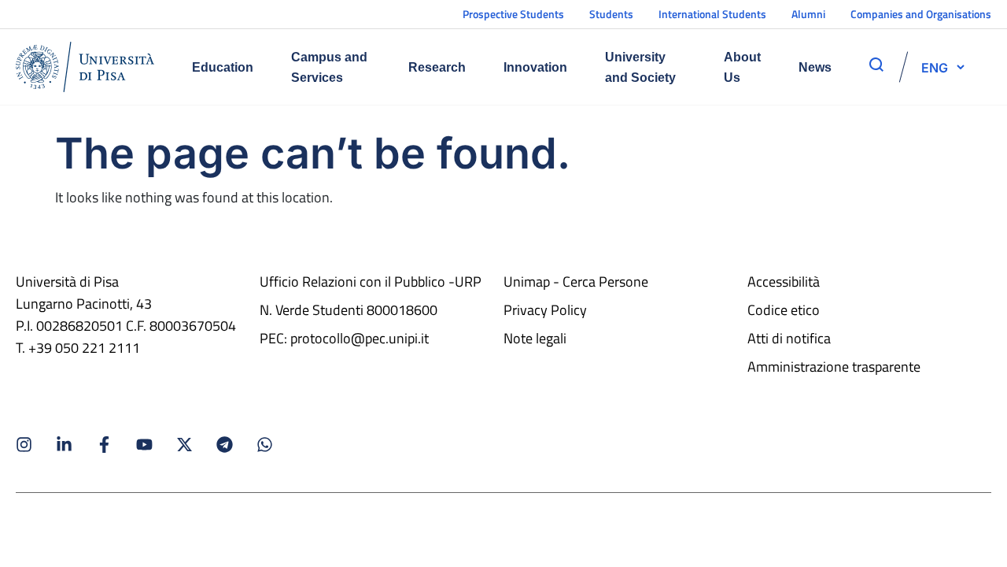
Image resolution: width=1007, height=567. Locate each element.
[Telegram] (224, 444)
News (815, 67)
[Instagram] (24, 444)
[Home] (85, 67)
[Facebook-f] (104, 444)
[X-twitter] (184, 444)
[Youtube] (144, 444)
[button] (934, 67)
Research (437, 67)
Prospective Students (513, 14)
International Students (712, 14)
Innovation (535, 67)
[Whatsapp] (264, 444)
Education (222, 67)
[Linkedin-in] (64, 444)
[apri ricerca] (876, 64)
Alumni (808, 14)
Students (611, 14)
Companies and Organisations (920, 14)
